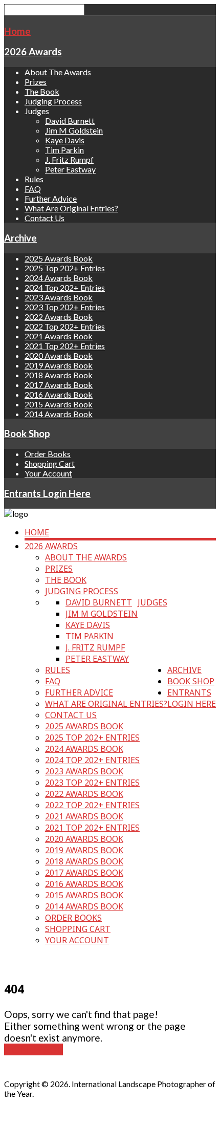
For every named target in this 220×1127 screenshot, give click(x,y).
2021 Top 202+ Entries (65, 346)
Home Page (33, 1049)
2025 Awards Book (59, 258)
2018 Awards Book (59, 375)
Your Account (48, 473)
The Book (42, 91)
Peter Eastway (70, 169)
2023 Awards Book (59, 297)
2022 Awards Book (59, 316)
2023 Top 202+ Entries (65, 307)
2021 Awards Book (59, 336)
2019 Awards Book (59, 365)
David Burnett (70, 120)
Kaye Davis (64, 140)
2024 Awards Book (59, 278)
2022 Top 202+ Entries (65, 326)
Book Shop (27, 433)
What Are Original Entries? (71, 208)
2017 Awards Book (59, 384)
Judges (152, 602)
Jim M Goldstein (74, 130)
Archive (20, 238)
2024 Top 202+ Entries (65, 287)
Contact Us (44, 218)
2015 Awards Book (59, 404)
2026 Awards (33, 51)
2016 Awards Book (59, 394)
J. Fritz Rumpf (69, 159)
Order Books (48, 454)
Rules (34, 179)
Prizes (36, 81)
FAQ (33, 188)
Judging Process (53, 101)
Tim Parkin (64, 150)
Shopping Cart (50, 463)
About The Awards (58, 72)
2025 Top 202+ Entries (65, 268)
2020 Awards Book (59, 355)
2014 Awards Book (59, 414)
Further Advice (51, 198)
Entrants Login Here (47, 493)
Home (17, 31)
